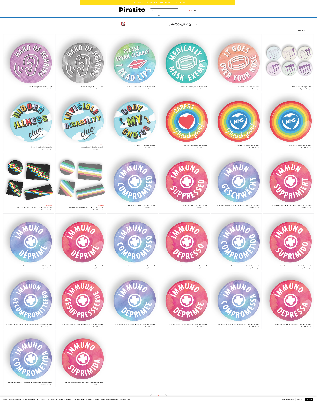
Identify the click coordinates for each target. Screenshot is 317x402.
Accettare (309, 399)
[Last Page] (166, 395)
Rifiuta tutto (300, 399)
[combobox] (305, 30)
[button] (195, 10)
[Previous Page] (154, 395)
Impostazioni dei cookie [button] (288, 399)
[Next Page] (163, 395)
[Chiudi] (315, 399)
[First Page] (151, 395)
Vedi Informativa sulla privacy (123, 399)
